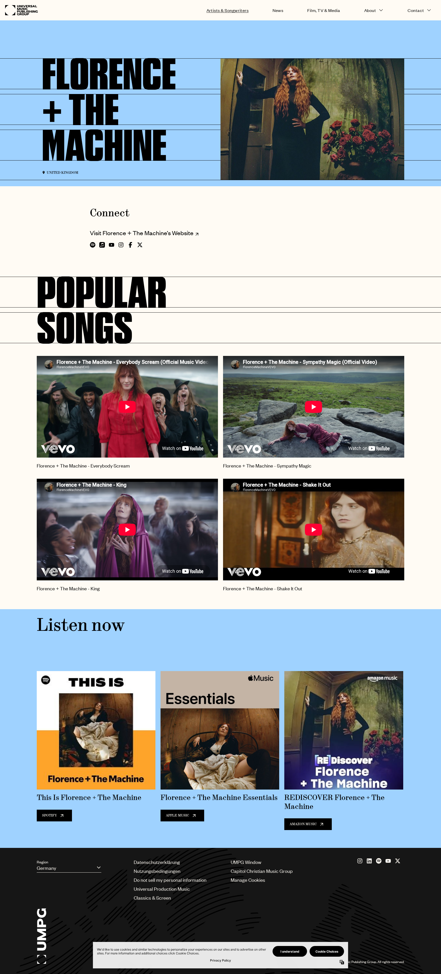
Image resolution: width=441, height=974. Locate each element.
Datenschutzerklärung (157, 862)
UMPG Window (246, 862)
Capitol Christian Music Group (262, 871)
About (370, 10)
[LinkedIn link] (369, 861)
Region (42, 862)
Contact (416, 10)
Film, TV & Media (323, 10)
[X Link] (397, 861)
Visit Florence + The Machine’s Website (141, 233)
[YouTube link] (388, 861)
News (278, 10)
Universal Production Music (162, 889)
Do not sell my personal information (170, 880)
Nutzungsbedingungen (157, 871)
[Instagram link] (360, 861)
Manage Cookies (248, 880)
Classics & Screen (152, 898)
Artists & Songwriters (227, 10)
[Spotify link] (379, 861)
